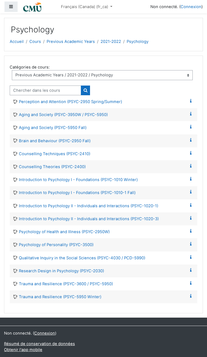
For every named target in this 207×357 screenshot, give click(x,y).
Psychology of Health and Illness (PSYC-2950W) (64, 231)
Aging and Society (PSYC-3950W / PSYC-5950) (63, 114)
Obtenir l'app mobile (23, 349)
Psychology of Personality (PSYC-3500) (56, 244)
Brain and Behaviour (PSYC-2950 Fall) (55, 140)
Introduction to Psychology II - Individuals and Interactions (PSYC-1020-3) (89, 218)
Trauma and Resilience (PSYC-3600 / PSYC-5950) (66, 283)
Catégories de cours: (30, 67)
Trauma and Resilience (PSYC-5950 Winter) (60, 296)
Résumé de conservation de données (39, 343)
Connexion (191, 6)
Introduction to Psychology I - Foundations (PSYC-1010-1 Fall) (77, 192)
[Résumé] (192, 101)
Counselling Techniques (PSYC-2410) (54, 153)
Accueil (17, 41)
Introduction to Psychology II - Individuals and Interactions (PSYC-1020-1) (88, 205)
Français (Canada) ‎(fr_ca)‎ (85, 6)
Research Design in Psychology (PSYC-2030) (61, 270)
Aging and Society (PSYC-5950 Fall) (53, 127)
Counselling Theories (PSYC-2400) (52, 166)
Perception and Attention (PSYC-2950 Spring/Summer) (70, 101)
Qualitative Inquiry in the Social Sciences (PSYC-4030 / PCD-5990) (82, 258)
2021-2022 (111, 41)
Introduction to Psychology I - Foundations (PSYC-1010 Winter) (78, 179)
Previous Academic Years (71, 41)
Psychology (138, 41)
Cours (35, 41)
